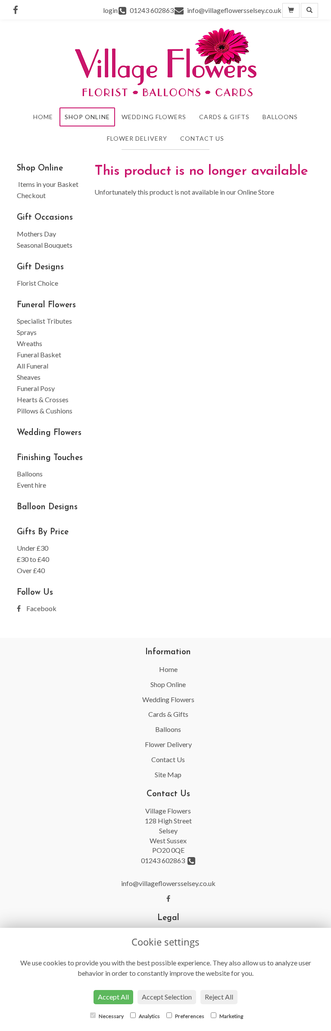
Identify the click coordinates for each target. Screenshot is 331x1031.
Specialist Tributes (44, 321)
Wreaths (29, 343)
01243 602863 (164, 860)
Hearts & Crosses (43, 399)
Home (43, 116)
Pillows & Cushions (44, 411)
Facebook (40, 608)
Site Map (168, 774)
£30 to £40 (33, 559)
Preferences (189, 1016)
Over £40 (31, 570)
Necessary (111, 1016)
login (110, 10)
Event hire (31, 485)
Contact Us (202, 138)
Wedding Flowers (154, 116)
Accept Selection (167, 997)
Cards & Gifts (224, 116)
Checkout (31, 195)
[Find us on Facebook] (18, 9)
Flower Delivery (137, 138)
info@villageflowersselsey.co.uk (168, 883)
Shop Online (87, 116)
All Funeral (32, 366)
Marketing (231, 1016)
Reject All (219, 997)
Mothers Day (36, 234)
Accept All (113, 997)
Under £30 (32, 548)
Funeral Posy (36, 388)
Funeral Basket (39, 354)
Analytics (149, 1016)
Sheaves (29, 377)
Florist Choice (37, 283)
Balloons (280, 116)
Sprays (27, 332)
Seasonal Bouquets (44, 245)
